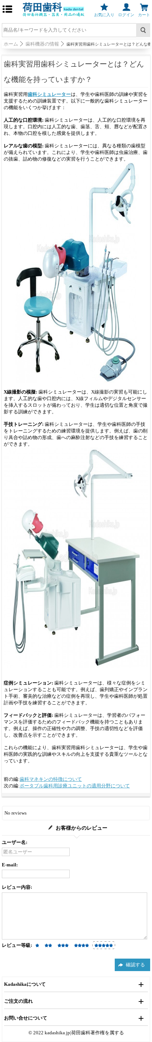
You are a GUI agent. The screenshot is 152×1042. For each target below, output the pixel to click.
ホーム (11, 44)
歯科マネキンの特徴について (51, 779)
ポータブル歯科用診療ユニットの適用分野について (75, 785)
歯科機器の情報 (42, 44)
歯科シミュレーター (49, 94)
